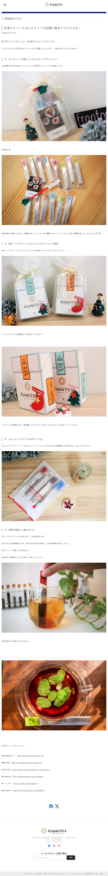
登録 (71, 857)
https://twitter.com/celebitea (25, 784)
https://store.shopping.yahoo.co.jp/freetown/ (31, 770)
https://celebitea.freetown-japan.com (27, 763)
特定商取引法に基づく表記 (94, 873)
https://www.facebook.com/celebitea (28, 777)
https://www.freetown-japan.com (30, 756)
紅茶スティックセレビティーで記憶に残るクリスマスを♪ (42, 27)
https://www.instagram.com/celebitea (28, 790)
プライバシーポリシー (77, 873)
